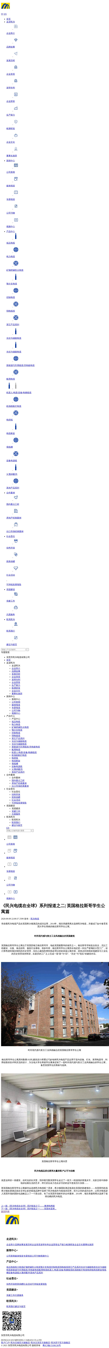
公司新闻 (16, 702)
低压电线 (16, 721)
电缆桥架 (16, 761)
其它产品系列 (18, 738)
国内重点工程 (18, 780)
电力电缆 (16, 724)
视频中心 (16, 713)
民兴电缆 (35, 919)
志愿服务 (16, 814)
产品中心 (10, 231)
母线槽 (15, 763)
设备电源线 (17, 766)
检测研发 (16, 688)
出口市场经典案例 (20, 786)
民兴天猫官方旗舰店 (20, 1342)
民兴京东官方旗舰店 (40, 1342)
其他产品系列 (18, 772)
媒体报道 (16, 705)
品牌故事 (16, 671)
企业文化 (16, 691)
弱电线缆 (16, 735)
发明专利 (16, 679)
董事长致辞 (17, 693)
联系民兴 (10, 619)
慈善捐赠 (16, 797)
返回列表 (5, 1211)
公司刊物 (16, 710)
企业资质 (16, 677)
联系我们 (16, 822)
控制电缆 (16, 733)
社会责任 (10, 536)
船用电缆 (16, 749)
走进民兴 (10, 22)
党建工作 (16, 811)
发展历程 (16, 674)
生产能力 (16, 685)
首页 (8, 19)
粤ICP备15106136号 (52, 1345)
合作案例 (10, 493)
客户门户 (5, 1342)
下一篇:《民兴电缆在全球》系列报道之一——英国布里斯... (28, 1209)
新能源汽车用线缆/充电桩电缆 (26, 747)
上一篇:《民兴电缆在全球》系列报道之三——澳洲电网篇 (28, 1206)
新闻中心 (10, 161)
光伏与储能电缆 (19, 741)
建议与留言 (17, 825)
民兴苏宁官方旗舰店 (60, 1342)
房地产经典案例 (19, 783)
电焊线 (15, 758)
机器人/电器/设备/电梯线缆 (24, 752)
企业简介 (16, 668)
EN (5, 14)
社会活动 (16, 800)
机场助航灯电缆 (19, 755)
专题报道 (16, 707)
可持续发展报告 (19, 803)
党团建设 (10, 589)
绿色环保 (16, 794)
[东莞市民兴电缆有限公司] (18, 7)
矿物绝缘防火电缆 (20, 727)
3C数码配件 (17, 769)
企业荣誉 (16, 682)
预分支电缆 (17, 730)
